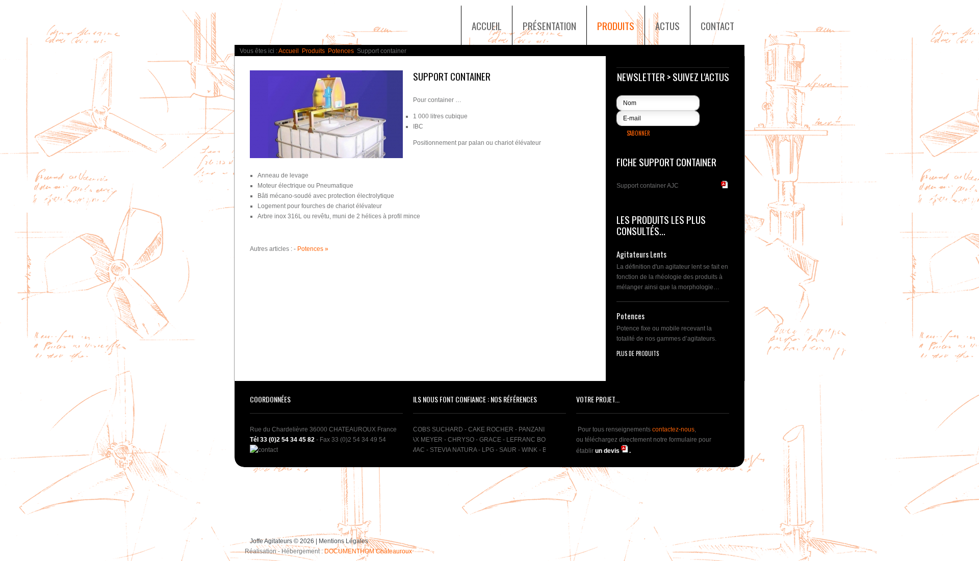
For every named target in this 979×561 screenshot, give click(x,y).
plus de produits (637, 353)
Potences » (312, 248)
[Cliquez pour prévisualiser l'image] (326, 114)
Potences (341, 51)
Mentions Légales (343, 541)
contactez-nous (673, 429)
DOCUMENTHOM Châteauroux (368, 551)
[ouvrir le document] (625, 450)
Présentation (549, 25)
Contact (717, 25)
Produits (615, 25)
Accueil (487, 25)
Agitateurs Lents (641, 254)
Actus (667, 25)
